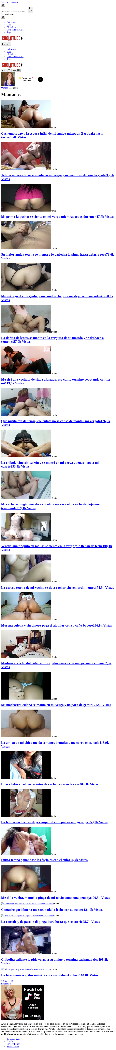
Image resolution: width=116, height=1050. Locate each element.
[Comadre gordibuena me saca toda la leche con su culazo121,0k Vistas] (27, 903)
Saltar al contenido (9, 2)
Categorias (11, 49)
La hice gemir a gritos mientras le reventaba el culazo (49, 975)
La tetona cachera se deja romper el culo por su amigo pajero (54, 822)
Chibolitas (11, 54)
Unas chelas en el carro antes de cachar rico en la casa (49, 784)
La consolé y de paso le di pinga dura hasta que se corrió (50, 921)
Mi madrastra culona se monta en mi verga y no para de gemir (56, 705)
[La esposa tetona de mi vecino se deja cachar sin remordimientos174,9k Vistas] (26, 581)
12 (12, 981)
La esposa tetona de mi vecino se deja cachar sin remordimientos (57, 587)
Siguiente (5, 984)
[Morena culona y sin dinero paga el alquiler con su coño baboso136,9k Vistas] (26, 619)
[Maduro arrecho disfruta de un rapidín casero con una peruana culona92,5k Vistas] (26, 657)
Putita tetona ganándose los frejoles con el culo (44, 860)
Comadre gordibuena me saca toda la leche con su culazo (52, 909)
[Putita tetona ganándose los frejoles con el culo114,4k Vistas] (26, 854)
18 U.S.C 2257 (13, 1039)
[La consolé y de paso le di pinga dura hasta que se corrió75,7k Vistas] (27, 915)
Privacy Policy (13, 1044)
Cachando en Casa (15, 56)
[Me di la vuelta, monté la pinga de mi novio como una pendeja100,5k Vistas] (26, 891)
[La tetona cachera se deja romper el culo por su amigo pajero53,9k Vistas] (26, 816)
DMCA (10, 1041)
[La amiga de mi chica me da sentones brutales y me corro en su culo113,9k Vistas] (26, 736)
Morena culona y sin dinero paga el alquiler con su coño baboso (56, 625)
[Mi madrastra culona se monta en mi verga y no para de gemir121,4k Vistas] (26, 699)
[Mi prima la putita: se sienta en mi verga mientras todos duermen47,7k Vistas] (26, 211)
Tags (9, 59)
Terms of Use (13, 1046)
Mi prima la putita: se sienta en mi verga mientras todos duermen (57, 216)
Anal (9, 51)
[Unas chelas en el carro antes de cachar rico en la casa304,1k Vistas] (26, 778)
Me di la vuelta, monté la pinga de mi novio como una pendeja (55, 897)
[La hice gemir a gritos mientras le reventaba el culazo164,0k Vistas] (26, 969)
